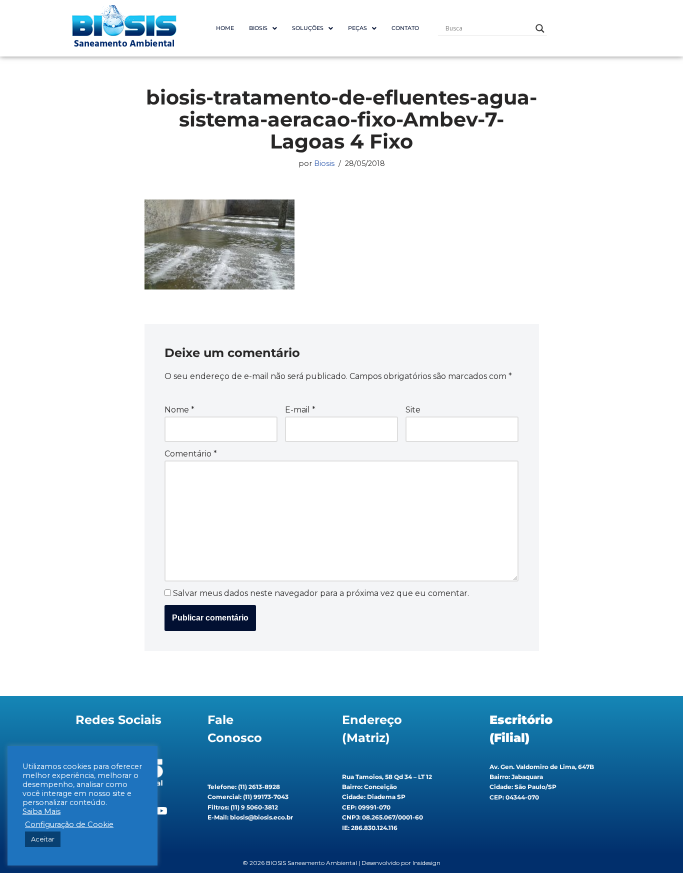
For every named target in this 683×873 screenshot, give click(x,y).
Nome (179, 409)
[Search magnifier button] (540, 29)
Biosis (324, 163)
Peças (357, 28)
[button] (263, 28)
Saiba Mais (41, 811)
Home (225, 28)
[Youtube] (162, 811)
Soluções (308, 28)
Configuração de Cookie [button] (69, 824)
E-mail (300, 409)
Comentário (190, 453)
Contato (405, 28)
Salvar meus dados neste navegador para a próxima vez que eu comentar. (321, 593)
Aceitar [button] (42, 839)
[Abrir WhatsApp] (658, 847)
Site (413, 409)
